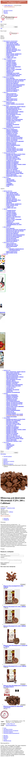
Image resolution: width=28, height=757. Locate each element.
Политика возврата (8, 731)
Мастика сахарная (11, 51)
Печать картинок (7, 101)
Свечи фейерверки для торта (13, 74)
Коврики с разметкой (11, 118)
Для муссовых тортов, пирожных (15, 141)
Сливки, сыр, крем (11, 57)
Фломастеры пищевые (12, 83)
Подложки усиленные (12, 156)
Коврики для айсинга (11, 132)
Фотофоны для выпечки (12, 124)
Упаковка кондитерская (9, 152)
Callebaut (11, 511)
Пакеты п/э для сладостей (13, 170)
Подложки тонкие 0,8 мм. (12, 157)
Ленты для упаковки (11, 169)
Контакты (5, 736)
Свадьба (8, 178)
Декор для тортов (7, 59)
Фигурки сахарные (11, 62)
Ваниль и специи (10, 47)
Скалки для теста (11, 122)
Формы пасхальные (11, 151)
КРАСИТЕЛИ (6, 227)
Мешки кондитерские (12, 113)
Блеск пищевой (10, 78)
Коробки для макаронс (12, 168)
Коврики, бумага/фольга (12, 116)
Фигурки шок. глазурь (12, 95)
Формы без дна (10, 146)
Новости (5, 738)
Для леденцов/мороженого (13, 136)
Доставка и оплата (7, 729)
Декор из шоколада (11, 93)
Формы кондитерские (8, 128)
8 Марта (8, 182)
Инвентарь (6, 105)
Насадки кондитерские (12, 110)
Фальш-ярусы (10, 123)
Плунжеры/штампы (11, 134)
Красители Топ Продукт (12, 82)
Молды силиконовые (11, 129)
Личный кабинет (7, 456)
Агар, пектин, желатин (12, 43)
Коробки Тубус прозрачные (13, 155)
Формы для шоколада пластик (14, 138)
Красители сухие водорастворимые (15, 84)
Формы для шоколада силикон (14, 137)
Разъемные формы (11, 143)
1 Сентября (9, 183)
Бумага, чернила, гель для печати (15, 104)
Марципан (9, 52)
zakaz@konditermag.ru (9, 6)
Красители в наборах (11, 91)
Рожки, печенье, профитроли (13, 53)
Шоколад (5, 92)
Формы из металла (11, 142)
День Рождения (10, 179)
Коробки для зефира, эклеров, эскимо (16, 164)
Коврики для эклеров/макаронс (14, 119)
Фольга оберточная (11, 174)
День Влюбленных (11, 181)
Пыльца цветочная (11, 88)
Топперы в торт (10, 70)
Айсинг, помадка (10, 46)
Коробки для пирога (11, 165)
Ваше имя (3, 554)
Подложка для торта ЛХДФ (13, 159)
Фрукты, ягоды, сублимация (13, 69)
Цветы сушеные (10, 68)
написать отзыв (11, 508)
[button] (1, 21)
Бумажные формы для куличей (14, 149)
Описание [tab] (5, 518)
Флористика (9, 125)
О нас (4, 728)
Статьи (5, 739)
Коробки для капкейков (12, 161)
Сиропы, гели (9, 56)
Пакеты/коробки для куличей (14, 172)
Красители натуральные (12, 87)
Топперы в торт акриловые (13, 66)
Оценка (2, 557)
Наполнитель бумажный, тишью (14, 173)
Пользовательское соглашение (10, 730)
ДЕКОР (5, 209)
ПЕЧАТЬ (5, 254)
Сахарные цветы (10, 61)
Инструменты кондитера (12, 107)
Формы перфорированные (13, 145)
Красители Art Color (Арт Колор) (15, 80)
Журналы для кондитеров (13, 127)
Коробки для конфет (11, 166)
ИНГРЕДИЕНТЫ (7, 191)
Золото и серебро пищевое (13, 75)
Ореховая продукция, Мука (13, 50)
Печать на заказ (10, 102)
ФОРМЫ (5, 393)
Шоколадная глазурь (11, 100)
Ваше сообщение (5, 562)
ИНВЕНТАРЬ (6, 370)
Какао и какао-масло (11, 98)
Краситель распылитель (12, 89)
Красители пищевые (8, 77)
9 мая (7, 186)
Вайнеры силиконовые (12, 131)
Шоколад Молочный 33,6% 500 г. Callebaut (14, 606)
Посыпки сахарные (11, 65)
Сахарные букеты (11, 60)
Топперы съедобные (11, 64)
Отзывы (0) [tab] (6, 519)
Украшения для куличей (12, 73)
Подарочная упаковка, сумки (14, 175)
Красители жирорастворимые (14, 86)
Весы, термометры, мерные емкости (15, 106)
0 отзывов (3, 508)
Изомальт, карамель (11, 48)
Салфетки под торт (11, 160)
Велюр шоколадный (11, 96)
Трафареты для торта (12, 133)
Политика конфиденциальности (11, 733)
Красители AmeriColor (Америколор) (16, 79)
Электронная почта (5, 556)
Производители (7, 740)
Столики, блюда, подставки (13, 120)
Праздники (6, 177)
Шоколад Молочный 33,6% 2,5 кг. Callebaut (14, 666)
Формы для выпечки (11, 140)
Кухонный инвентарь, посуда (13, 109)
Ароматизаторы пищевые (13, 44)
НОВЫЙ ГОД (9, 184)
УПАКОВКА (6, 418)
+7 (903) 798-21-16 (7, 5)
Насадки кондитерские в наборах (14, 111)
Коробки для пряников (12, 163)
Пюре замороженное (11, 42)
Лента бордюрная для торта (13, 114)
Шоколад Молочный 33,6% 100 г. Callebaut (14, 626)
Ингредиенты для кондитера (10, 41)
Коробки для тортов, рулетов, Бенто (15, 154)
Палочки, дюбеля (10, 115)
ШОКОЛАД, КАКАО (8, 242)
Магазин (5, 735)
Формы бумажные (11, 147)
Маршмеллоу (9, 71)
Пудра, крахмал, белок (12, 55)
